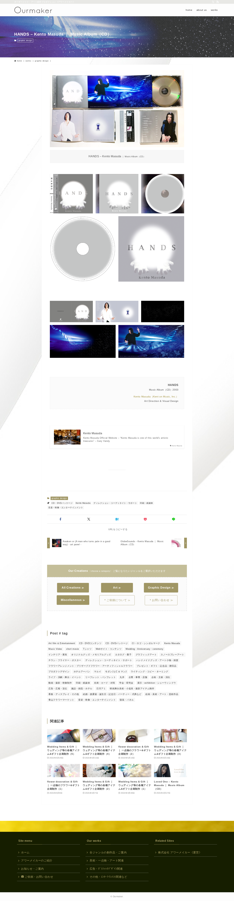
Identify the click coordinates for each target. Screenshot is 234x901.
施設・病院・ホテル (81, 688)
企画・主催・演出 (160, 677)
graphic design (25, 40)
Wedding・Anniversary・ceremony (144, 649)
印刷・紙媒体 (146, 503)
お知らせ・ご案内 (32, 868)
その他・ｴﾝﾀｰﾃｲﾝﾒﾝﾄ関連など (108, 876)
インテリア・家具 (57, 654)
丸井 (122, 677)
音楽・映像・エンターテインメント (65, 507)
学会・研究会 (126, 683)
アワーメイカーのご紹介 (36, 860)
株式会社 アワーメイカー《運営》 (180, 852)
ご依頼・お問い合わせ (38, 876)
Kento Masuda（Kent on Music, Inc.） (156, 396)
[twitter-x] (213, 2)
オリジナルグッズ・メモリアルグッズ (91, 654)
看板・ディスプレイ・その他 (63, 694)
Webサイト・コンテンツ (109, 649)
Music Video (55, 649)
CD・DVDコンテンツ (90, 643)
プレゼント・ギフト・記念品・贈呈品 (156, 666)
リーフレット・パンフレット (100, 677)
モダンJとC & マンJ (116, 671)
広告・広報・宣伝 (57, 688)
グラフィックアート (146, 654)
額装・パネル (127, 700)
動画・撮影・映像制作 (60, 683)
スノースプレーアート (172, 654)
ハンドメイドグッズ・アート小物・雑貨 (157, 660)
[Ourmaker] (33, 10)
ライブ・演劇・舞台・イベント (64, 677)
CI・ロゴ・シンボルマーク (146, 643)
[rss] (217, 2)
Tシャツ (87, 649)
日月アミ (101, 688)
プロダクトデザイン (59, 671)
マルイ (97, 671)
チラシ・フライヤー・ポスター (64, 660)
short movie (72, 649)
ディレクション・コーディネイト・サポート (115, 503)
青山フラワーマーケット (61, 700)
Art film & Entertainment (61, 643)
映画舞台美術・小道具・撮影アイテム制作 (132, 688)
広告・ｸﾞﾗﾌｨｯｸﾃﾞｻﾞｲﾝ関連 (106, 868)
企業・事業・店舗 (138, 677)
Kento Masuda (92, 433)
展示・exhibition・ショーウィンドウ (156, 683)
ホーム (25, 852)
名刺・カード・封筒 (104, 683)
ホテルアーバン (82, 671)
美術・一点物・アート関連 (107, 860)
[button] (60, 519)
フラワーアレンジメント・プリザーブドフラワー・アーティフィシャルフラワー (90, 666)
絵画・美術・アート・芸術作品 (161, 694)
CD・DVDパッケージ (62, 503)
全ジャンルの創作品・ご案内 (108, 852)
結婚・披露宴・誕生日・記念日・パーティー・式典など (112, 694)
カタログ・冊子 (123, 654)
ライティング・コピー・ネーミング (149, 671)
